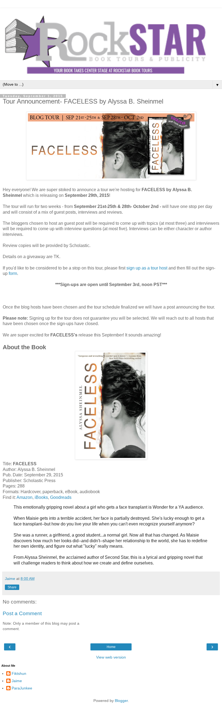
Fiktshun (19, 673)
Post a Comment (22, 613)
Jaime (17, 681)
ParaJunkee (22, 688)
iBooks (41, 497)
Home (111, 647)
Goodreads (60, 497)
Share (12, 587)
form (13, 273)
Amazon (24, 497)
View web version (111, 657)
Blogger (121, 700)
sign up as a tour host (146, 268)
